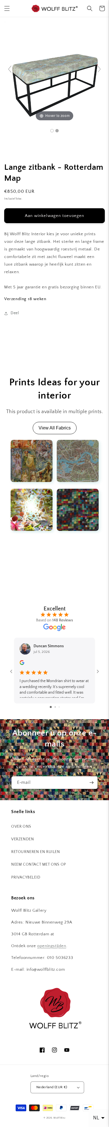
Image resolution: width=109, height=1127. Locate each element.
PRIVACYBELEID (26, 877)
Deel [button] (15, 313)
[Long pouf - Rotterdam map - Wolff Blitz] (52, 130)
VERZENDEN (22, 839)
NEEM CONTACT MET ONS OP (38, 864)
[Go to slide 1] (51, 707)
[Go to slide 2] (55, 707)
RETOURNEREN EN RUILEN (35, 852)
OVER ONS (21, 826)
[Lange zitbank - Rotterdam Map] (57, 130)
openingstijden (51, 945)
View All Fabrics (55, 428)
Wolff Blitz (59, 1118)
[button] (7, 8)
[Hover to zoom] (54, 71)
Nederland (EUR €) (51, 1087)
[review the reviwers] (22, 664)
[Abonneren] (91, 782)
